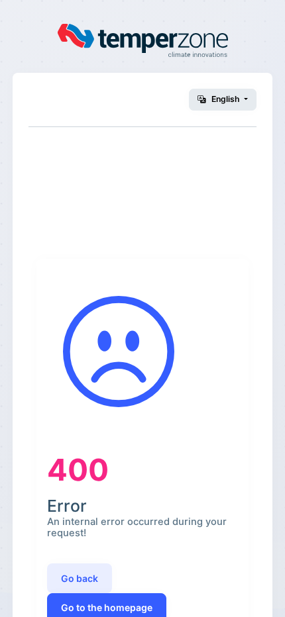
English (225, 99)
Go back (79, 578)
